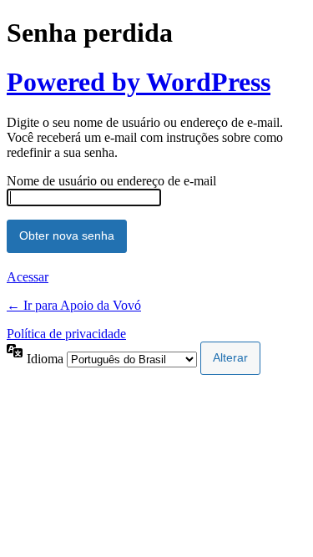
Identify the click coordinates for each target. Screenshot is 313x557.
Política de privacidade (66, 334)
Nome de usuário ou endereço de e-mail (111, 181)
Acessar (27, 277)
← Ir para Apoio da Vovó (74, 305)
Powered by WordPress (138, 82)
